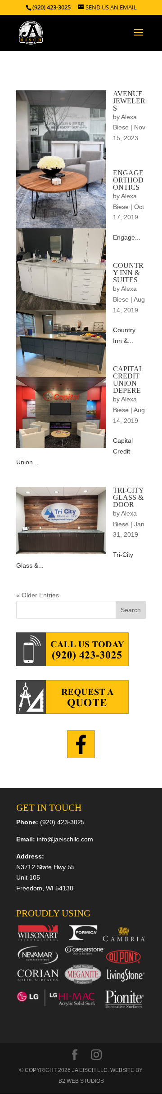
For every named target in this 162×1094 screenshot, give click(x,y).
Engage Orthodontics (128, 180)
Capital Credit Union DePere (128, 379)
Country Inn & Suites (128, 273)
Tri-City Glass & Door (128, 497)
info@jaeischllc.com (65, 839)
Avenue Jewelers (129, 101)
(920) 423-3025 (62, 822)
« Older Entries (37, 595)
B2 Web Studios (81, 1081)
